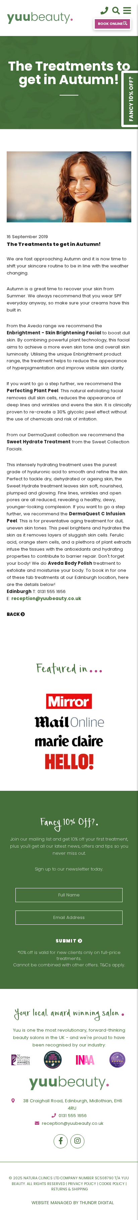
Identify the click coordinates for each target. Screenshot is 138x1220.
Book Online (110, 23)
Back (13, 614)
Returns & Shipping (69, 1189)
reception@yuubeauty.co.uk (46, 598)
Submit (66, 941)
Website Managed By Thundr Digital (72, 1202)
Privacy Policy (82, 1183)
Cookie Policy (112, 1183)
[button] (127, 11)
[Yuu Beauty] (46, 18)
